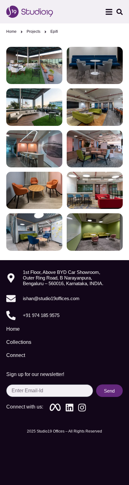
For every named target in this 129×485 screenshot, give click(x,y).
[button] (109, 11)
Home (11, 31)
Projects (33, 31)
